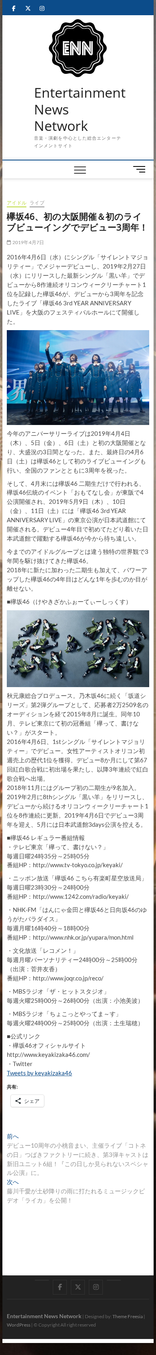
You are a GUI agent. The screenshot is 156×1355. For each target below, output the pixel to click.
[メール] (114, 1280)
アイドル (16, 203)
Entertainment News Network (80, 109)
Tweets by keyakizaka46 (39, 1072)
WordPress (18, 1325)
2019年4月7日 (27, 242)
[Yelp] (42, 1280)
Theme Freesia (127, 1316)
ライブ (37, 203)
